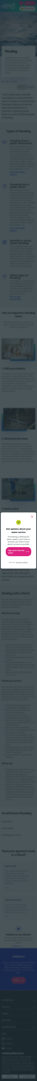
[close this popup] (32, 516)
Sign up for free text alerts (16, 551)
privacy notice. (22, 562)
